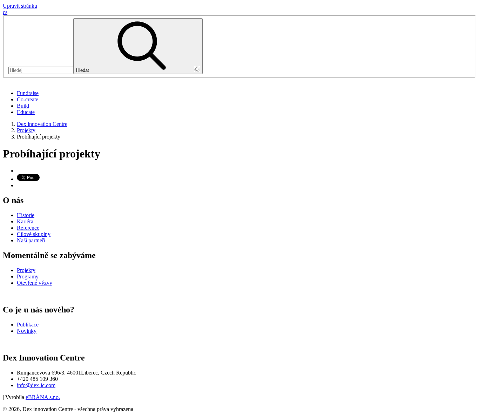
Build (23, 106)
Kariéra (25, 221)
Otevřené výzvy (34, 283)
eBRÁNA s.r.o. (43, 397)
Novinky (26, 331)
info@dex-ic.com (36, 385)
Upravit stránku (20, 6)
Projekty (26, 130)
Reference (28, 228)
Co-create (27, 99)
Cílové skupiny (33, 234)
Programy (28, 276)
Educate (26, 112)
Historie (25, 215)
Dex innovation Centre (42, 124)
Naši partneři (31, 240)
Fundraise (28, 93)
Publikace (28, 325)
